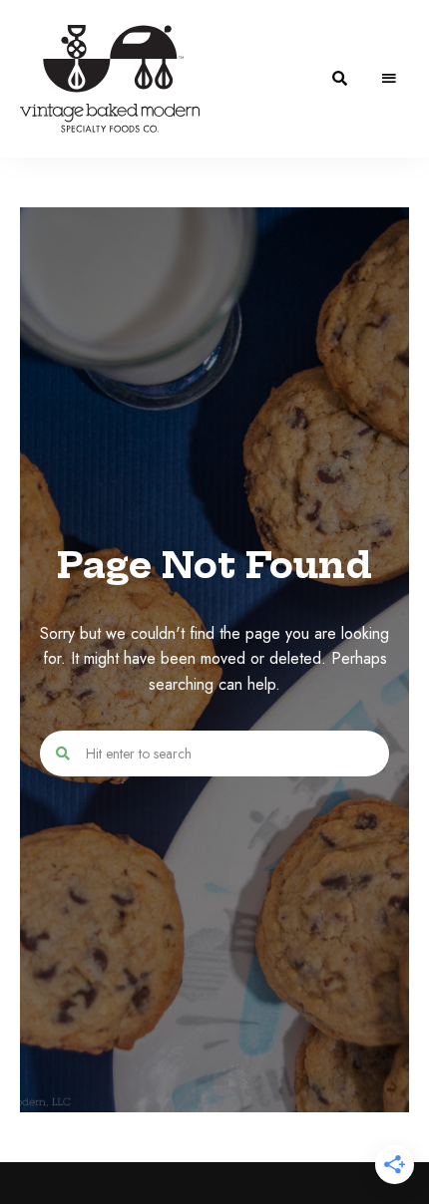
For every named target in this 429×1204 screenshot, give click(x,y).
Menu (389, 79)
